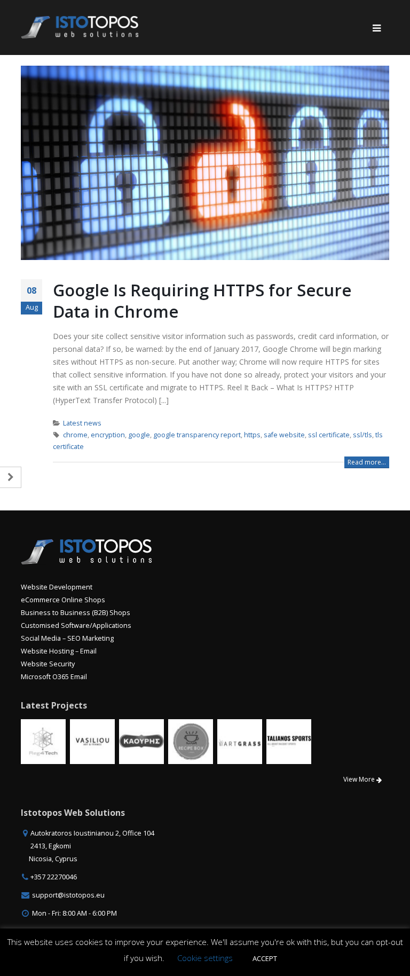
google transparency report (197, 434)
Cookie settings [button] (205, 958)
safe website (284, 434)
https (252, 434)
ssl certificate (329, 434)
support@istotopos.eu (68, 895)
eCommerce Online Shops (63, 599)
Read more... (367, 462)
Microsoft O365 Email (54, 676)
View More (359, 779)
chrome (75, 434)
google (139, 434)
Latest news (82, 423)
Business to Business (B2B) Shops (75, 612)
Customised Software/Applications (76, 625)
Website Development (56, 587)
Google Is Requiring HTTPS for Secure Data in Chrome (202, 300)
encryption (108, 434)
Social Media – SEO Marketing (67, 638)
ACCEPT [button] (265, 958)
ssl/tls (362, 434)
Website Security (48, 663)
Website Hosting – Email (59, 651)
